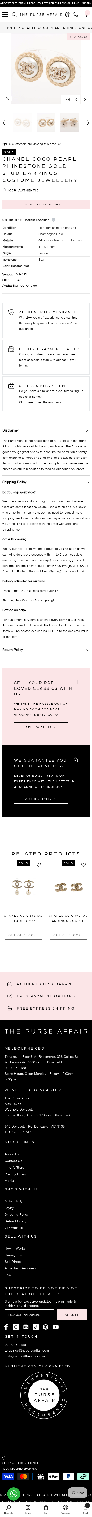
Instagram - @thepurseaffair (25, 1356)
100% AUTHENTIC (23, 190)
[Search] (14, 14)
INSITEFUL (11, 1501)
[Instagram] (16, 1327)
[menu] (5, 14)
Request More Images (46, 204)
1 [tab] (36, 954)
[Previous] (76, 99)
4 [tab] (55, 954)
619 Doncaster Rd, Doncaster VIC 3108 (35, 1126)
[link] (8, 1509)
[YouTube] (55, 1327)
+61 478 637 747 (18, 1132)
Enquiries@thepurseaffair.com (27, 1350)
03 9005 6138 (15, 1068)
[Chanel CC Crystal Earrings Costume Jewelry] (68, 889)
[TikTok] (35, 1327)
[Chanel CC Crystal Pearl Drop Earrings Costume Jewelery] (23, 889)
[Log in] (68, 15)
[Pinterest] (25, 1327)
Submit (72, 1315)
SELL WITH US (39, 727)
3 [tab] (49, 954)
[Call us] (76, 14)
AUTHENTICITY (39, 799)
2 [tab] (43, 954)
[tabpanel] (23, 901)
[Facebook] (6, 1327)
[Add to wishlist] (40, 864)
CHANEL (22, 274)
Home (11, 27)
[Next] (85, 99)
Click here (26, 402)
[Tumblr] (45, 1327)
